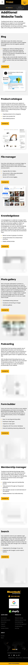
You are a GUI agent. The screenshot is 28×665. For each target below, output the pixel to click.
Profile (2, 635)
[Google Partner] (14, 603)
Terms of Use (19, 657)
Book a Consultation (14, 663)
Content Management (20, 624)
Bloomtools (18, 652)
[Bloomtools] (9, 2)
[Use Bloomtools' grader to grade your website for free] (24, 3)
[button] (5, 66)
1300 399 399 (15, 596)
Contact (3, 626)
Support (3, 624)
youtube (14, 655)
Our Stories (4, 618)
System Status (4, 628)
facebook (11, 655)
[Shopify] (14, 611)
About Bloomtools (5, 620)
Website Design (19, 618)
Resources (3, 622)
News (2, 638)
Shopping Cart (18, 626)
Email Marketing (19, 622)
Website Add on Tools (20, 620)
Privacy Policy (11, 657)
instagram (19, 655)
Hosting (17, 628)
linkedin (16, 655)
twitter (9, 655)
